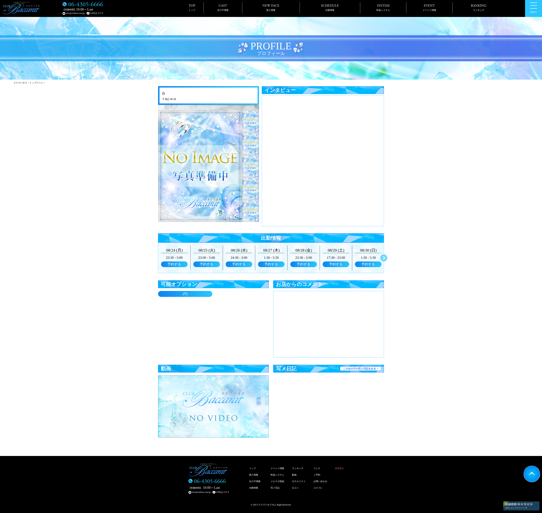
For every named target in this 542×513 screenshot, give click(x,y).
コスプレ (318, 488)
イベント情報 (277, 468)
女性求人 (339, 468)
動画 (294, 475)
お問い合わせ (320, 481)
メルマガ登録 (277, 481)
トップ (252, 468)
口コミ (295, 488)
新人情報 (253, 475)
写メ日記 (275, 488)
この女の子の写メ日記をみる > (360, 368)
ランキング (297, 468)
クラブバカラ (20, 83)
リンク (316, 468)
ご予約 (316, 475)
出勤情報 (253, 488)
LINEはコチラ (96, 13)
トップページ (36, 83)
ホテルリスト (299, 481)
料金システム (277, 475)
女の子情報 (254, 481)
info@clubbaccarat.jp (75, 13)
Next (383, 257)
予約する (174, 264)
